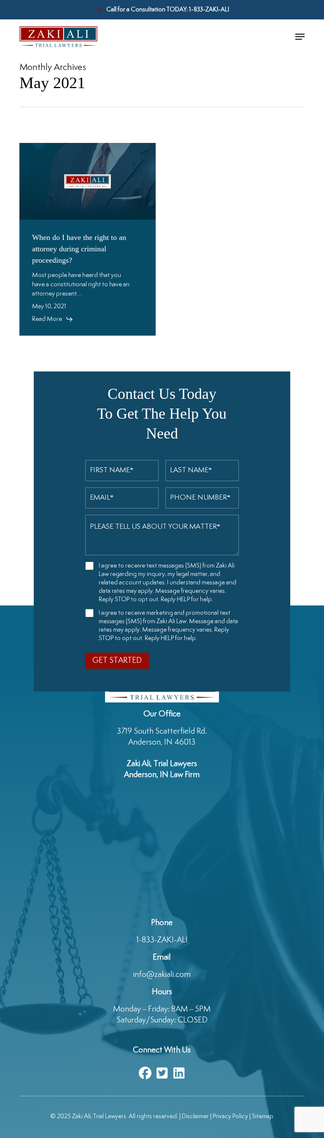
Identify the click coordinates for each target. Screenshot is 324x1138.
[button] (300, 36)
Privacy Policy (230, 1116)
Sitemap (262, 1116)
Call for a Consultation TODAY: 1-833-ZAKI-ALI (167, 9)
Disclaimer (195, 1116)
